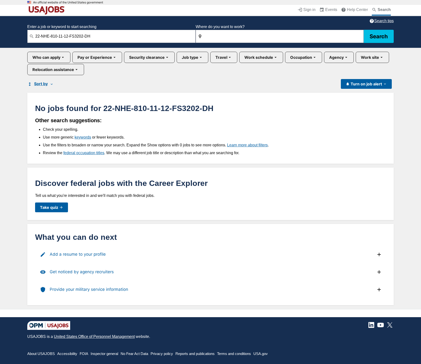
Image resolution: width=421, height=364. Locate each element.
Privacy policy (162, 354)
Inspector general (104, 354)
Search (379, 36)
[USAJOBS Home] (47, 10)
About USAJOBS (41, 354)
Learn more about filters (247, 145)
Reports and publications (195, 354)
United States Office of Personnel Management (94, 336)
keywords (83, 137)
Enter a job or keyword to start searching (61, 27)
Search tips (384, 21)
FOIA (84, 354)
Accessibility (67, 354)
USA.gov (260, 354)
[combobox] (111, 36)
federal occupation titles (83, 153)
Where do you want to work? (220, 27)
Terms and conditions (234, 354)
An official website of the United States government (68, 2)
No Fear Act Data (134, 354)
